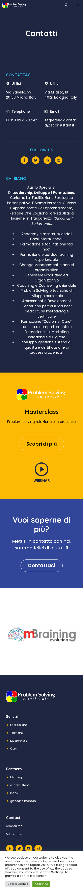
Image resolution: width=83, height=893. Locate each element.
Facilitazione (19, 725)
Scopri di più (41, 444)
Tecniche (17, 733)
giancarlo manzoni (23, 801)
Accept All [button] (41, 884)
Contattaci (41, 565)
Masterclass (18, 741)
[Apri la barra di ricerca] (66, 5)
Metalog (16, 777)
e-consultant (19, 785)
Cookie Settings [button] (17, 884)
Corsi (13, 748)
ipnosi (14, 793)
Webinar (41, 480)
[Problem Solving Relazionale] (14, 5)
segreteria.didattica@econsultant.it (61, 123)
